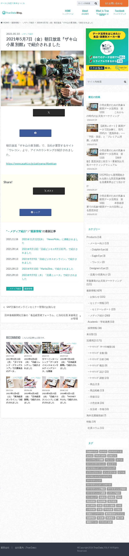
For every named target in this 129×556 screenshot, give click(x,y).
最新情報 (36, 231)
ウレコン (110, 459)
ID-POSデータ (115, 451)
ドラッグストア (94, 472)
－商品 (93, 384)
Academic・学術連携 (101, 321)
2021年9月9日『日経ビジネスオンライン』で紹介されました (49, 260)
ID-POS (103, 451)
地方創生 (112, 501)
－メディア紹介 (16, 231)
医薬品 (111, 497)
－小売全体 (96, 402)
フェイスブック (119, 12)
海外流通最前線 (96, 415)
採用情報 (95, 328)
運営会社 (5, 547)
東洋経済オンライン (115, 513)
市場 (100, 509)
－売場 (93, 396)
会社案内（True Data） (26, 547)
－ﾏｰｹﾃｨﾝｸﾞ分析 (98, 359)
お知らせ (112, 455)
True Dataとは (102, 12)
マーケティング (94, 480)
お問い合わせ (116, 3)
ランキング (92, 497)
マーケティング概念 (96, 488)
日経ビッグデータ (95, 513)
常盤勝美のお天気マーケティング (104, 282)
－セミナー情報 (98, 303)
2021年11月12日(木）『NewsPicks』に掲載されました (50, 241)
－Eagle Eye (97, 255)
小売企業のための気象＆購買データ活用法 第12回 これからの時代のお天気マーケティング (106, 112)
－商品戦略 (96, 390)
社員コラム (96, 427)
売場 (100, 505)
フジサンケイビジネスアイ (99, 476)
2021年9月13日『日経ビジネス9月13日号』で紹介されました (50, 251)
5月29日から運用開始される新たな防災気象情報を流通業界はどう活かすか (106, 182)
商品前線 (91, 501)
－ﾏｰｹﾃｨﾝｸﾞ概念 (97, 365)
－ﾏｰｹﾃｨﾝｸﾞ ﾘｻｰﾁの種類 (101, 346)
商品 (119, 497)
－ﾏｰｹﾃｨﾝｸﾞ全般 (97, 352)
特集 (91, 421)
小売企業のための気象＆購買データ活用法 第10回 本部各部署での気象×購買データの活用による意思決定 (106, 204)
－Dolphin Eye (99, 249)
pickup (90, 455)
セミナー (112, 464)
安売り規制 (109, 505)
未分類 (92, 334)
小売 (119, 505)
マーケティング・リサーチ (99, 484)
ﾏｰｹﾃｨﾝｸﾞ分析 (106, 522)
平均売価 (108, 509)
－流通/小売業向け (99, 274)
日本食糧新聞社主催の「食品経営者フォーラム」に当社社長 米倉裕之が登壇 (41, 317)
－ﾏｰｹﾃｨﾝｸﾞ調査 (98, 377)
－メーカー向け (98, 243)
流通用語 (94, 340)
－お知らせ (96, 296)
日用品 (118, 509)
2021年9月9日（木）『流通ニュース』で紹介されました (49, 277)
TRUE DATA (100, 455)
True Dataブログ (101, 547)
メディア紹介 (114, 493)
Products (94, 237)
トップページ (67, 12)
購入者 (120, 518)
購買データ (92, 522)
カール (119, 459)
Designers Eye (99, 268)
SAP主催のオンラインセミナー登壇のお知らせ (31, 307)
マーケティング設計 (117, 488)
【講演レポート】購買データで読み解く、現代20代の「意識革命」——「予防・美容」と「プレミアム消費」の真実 (106, 135)
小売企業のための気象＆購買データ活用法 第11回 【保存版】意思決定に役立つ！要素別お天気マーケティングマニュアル (106, 159)
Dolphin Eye (92, 451)
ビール (121, 472)
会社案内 (85, 12)
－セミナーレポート (102, 309)
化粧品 (103, 497)
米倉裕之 (110, 518)
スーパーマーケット (96, 464)
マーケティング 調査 (96, 493)
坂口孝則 (91, 505)
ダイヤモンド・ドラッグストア (101, 468)
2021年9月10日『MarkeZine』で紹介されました (47, 268)
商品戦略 (102, 501)
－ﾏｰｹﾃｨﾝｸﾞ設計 (98, 371)
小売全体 (91, 509)
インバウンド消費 (95, 459)
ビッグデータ (110, 472)
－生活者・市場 (98, 409)
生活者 (101, 518)
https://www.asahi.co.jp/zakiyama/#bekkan (31, 163)
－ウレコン (97, 262)
